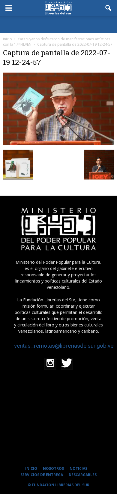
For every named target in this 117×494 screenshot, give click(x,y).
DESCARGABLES (83, 474)
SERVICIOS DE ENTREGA (41, 474)
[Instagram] (50, 364)
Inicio (7, 39)
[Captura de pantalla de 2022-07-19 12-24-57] (58, 143)
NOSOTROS (53, 468)
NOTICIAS (78, 468)
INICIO (31, 468)
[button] (108, 8)
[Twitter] (67, 364)
